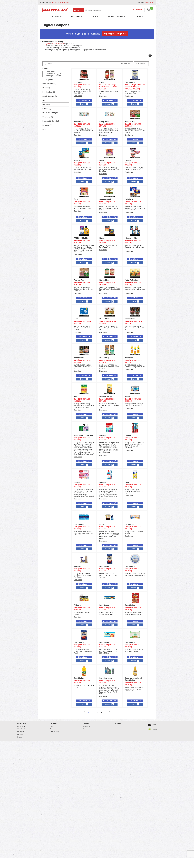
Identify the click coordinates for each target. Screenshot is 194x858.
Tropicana (129, 358)
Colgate (102, 435)
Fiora (76, 319)
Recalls (19, 737)
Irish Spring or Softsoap (83, 435)
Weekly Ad (20, 731)
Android (154, 729)
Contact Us (86, 726)
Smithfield (78, 82)
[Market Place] (55, 10)
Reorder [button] (139, 9)
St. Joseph (129, 524)
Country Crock (105, 199)
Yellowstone (130, 319)
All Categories (49, 80)
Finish (101, 524)
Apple (154, 724)
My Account (21, 726)
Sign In (47, 44)
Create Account (58, 44)
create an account (63, 2)
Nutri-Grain (78, 160)
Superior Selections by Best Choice (134, 679)
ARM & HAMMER (81, 238)
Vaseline (77, 566)
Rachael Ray (130, 122)
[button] (150, 55)
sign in (54, 2)
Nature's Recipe (131, 280)
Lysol (127, 482)
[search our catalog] (86, 10)
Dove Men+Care (105, 678)
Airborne (77, 605)
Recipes (20, 734)
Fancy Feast (78, 122)
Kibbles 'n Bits (131, 238)
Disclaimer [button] (78, 96)
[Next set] (110, 712)
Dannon (128, 160)
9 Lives (128, 396)
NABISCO (129, 199)
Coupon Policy (54, 731)
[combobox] (78, 10)
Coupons (53, 723)
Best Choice (130, 82)
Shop (51, 726)
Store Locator (21, 729)
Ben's (101, 160)
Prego (101, 82)
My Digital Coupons (115, 33)
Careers (85, 729)
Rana (101, 238)
